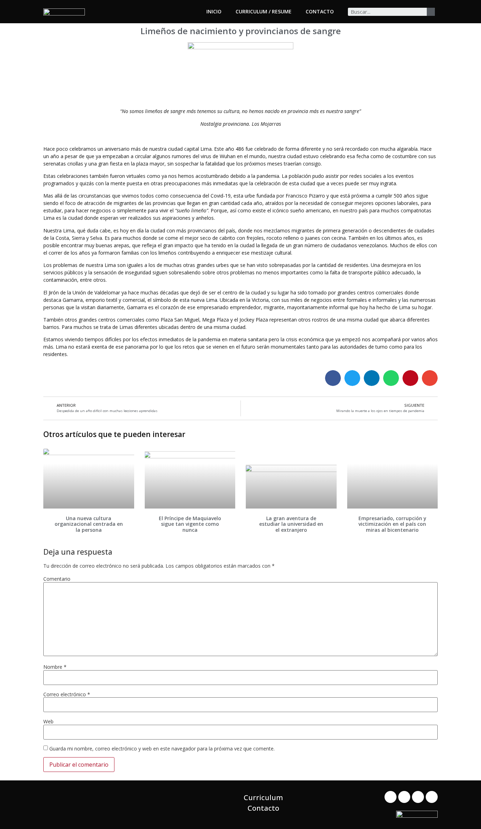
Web (48, 721)
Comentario (56, 578)
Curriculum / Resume (264, 11)
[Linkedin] (418, 797)
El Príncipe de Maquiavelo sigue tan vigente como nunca (190, 524)
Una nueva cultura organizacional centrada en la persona (89, 524)
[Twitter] (404, 797)
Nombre (55, 667)
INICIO (213, 11)
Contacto (320, 11)
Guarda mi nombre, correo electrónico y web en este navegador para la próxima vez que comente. (162, 748)
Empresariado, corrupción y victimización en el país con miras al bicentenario (392, 524)
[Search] (431, 12)
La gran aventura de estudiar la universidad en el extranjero (291, 524)
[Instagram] (432, 797)
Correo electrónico (66, 694)
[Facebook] (390, 797)
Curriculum (263, 797)
